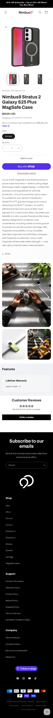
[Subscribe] (44, 465)
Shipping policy (41, 705)
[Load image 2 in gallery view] (26, 79)
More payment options (26, 173)
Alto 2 (8, 512)
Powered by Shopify (27, 701)
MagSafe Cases (13, 563)
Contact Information (15, 581)
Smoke (8, 136)
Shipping (6, 118)
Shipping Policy (12, 607)
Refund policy (41, 701)
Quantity (5, 143)
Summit (9, 551)
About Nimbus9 (13, 638)
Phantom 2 (10, 531)
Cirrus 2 (9, 518)
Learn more (12, 386)
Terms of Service (13, 613)
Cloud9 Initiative (13, 644)
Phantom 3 (10, 538)
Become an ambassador (17, 651)
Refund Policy (12, 601)
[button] (6, 12)
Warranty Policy (13, 588)
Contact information (28, 709)
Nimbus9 (16, 701)
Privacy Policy (12, 594)
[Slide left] (3, 80)
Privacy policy (14, 705)
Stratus (9, 544)
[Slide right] (50, 80)
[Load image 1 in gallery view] (13, 79)
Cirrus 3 (9, 525)
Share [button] (7, 254)
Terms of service (27, 705)
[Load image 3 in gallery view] (40, 79)
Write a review (26, 417)
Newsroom (10, 657)
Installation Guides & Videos (18, 620)
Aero (8, 506)
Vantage (9, 557)
